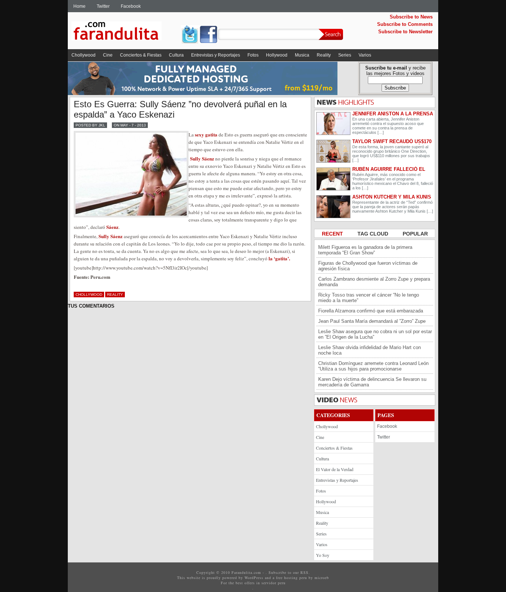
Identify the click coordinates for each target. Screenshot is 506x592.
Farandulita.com (125, 32)
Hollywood (276, 55)
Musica (302, 55)
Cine (108, 55)
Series (344, 55)
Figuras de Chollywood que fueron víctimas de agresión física (367, 265)
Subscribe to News (411, 17)
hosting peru (295, 577)
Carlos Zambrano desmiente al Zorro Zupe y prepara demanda (374, 281)
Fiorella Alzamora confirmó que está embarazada (370, 311)
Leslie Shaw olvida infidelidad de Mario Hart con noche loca (369, 350)
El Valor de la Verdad (334, 469)
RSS (304, 572)
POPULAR (415, 234)
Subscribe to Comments (405, 24)
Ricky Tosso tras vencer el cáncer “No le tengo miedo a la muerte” (368, 297)
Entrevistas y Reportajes (215, 55)
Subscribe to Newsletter (405, 31)
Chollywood (83, 55)
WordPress (253, 577)
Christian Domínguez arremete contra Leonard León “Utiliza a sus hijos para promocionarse (373, 366)
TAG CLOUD (373, 234)
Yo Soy (322, 555)
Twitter (103, 6)
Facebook (131, 6)
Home (79, 6)
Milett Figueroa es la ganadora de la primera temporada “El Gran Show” (365, 250)
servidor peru (274, 582)
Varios (365, 55)
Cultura (176, 55)
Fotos (253, 55)
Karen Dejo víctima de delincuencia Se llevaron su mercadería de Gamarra (372, 382)
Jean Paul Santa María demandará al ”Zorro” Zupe (372, 321)
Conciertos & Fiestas (141, 55)
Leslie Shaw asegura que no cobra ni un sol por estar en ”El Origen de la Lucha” (375, 334)
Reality (324, 55)
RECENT (333, 234)
